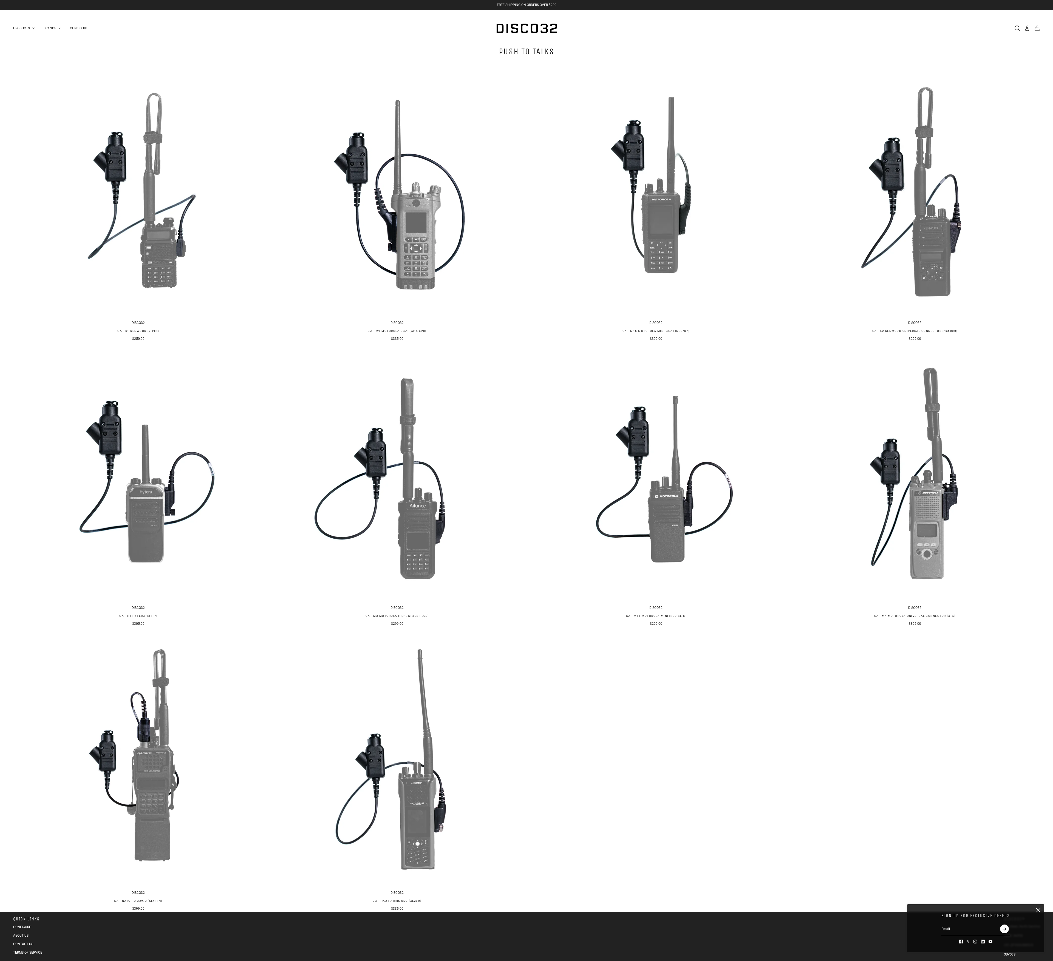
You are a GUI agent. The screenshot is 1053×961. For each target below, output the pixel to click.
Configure (22, 927)
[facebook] (961, 942)
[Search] (1017, 28)
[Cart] (1037, 28)
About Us (21, 935)
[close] (1038, 910)
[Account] (1027, 28)
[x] (968, 941)
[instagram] (975, 942)
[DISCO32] (526, 28)
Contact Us (23, 944)
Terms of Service (27, 952)
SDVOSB (1009, 954)
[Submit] (1004, 929)
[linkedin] (983, 942)
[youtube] (990, 942)
